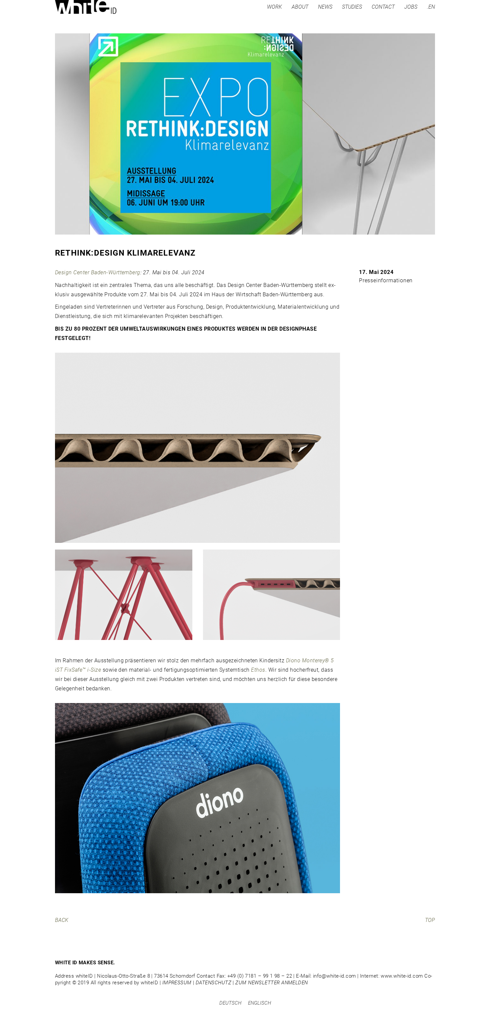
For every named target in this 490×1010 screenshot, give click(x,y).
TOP (430, 920)
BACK (61, 920)
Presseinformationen (386, 280)
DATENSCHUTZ (213, 983)
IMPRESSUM (177, 983)
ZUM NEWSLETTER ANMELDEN (271, 983)
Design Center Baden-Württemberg (97, 272)
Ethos (258, 670)
